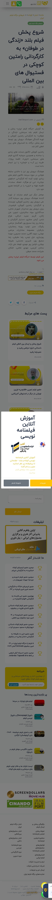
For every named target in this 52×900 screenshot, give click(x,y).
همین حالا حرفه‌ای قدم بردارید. (25, 471)
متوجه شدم (16, 483)
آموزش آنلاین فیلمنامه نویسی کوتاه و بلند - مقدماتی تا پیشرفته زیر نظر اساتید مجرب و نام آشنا (22, 462)
